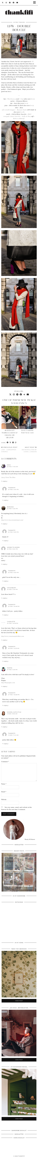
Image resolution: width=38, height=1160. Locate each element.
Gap (22, 99)
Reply (5, 481)
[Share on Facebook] (7, 442)
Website (3, 799)
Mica (9, 465)
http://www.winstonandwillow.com (12, 636)
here (32, 99)
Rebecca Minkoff (18, 118)
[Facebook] (13, 3)
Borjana (10, 507)
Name (3, 784)
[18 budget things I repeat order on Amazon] (10, 417)
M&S (29, 114)
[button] (35, 2)
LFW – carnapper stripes (9, 449)
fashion (22, 22)
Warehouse (11, 99)
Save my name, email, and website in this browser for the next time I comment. (16, 808)
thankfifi (21, 1156)
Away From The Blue (8, 477)
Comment (5, 761)
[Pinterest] (10, 3)
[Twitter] (2, 3)
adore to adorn (13, 547)
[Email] (17, 3)
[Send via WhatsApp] (15, 442)
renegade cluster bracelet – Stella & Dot (16, 116)
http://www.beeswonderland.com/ (12, 520)
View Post (19, 873)
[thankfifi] (19, 10)
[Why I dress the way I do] (28, 417)
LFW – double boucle (19, 28)
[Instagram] (6, 3)
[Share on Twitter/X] (10, 442)
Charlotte (11, 621)
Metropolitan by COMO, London (29, 449)
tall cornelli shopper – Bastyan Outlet (14, 110)
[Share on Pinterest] (13, 442)
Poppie (9, 668)
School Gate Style (14, 712)
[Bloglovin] (24, 394)
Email (3, 792)
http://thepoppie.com (8, 682)
